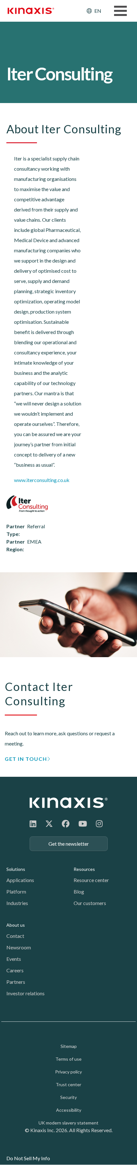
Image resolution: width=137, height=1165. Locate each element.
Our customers (90, 903)
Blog (79, 891)
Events (13, 959)
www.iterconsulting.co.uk (41, 480)
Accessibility (68, 1110)
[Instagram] (99, 823)
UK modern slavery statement (68, 1122)
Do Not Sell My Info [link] (28, 1158)
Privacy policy (68, 1071)
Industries (17, 903)
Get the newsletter (68, 844)
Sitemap (69, 1046)
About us (15, 925)
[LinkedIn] (33, 823)
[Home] (69, 802)
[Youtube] (82, 823)
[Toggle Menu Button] (120, 11)
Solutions (15, 869)
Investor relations (25, 993)
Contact (15, 936)
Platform (16, 891)
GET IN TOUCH (26, 759)
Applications (20, 880)
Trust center (68, 1084)
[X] (49, 823)
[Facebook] (65, 823)
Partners (15, 982)
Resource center (91, 880)
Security (68, 1097)
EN (97, 11)
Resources (84, 869)
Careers (15, 970)
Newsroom (18, 947)
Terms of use (68, 1059)
